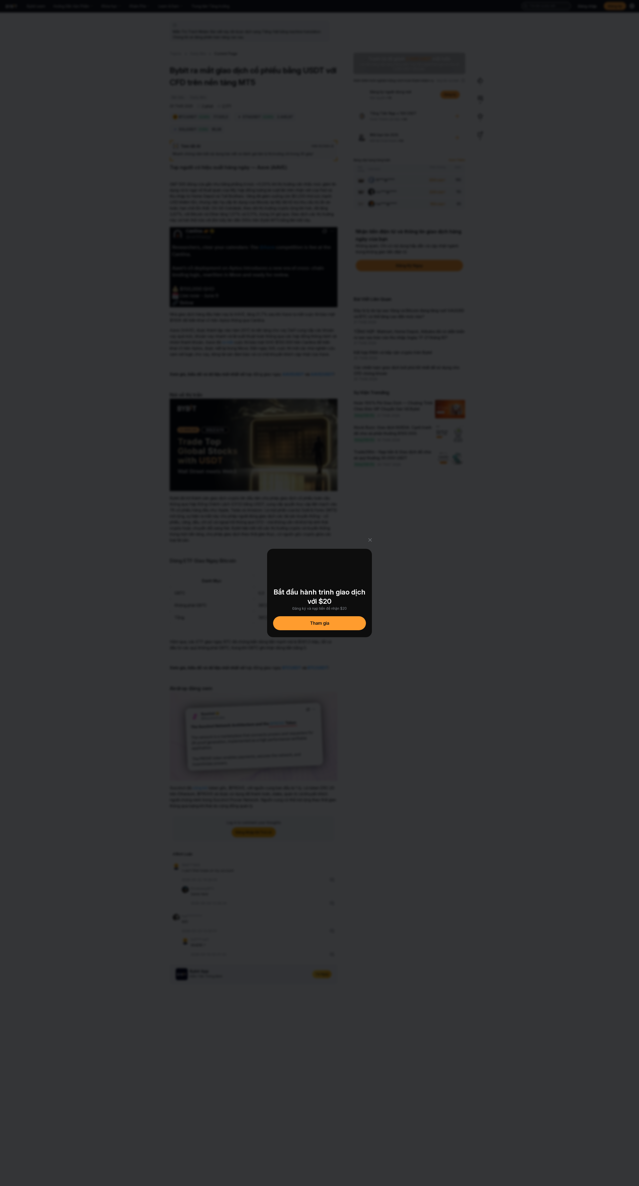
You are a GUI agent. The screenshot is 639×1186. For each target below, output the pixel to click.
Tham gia (319, 623)
